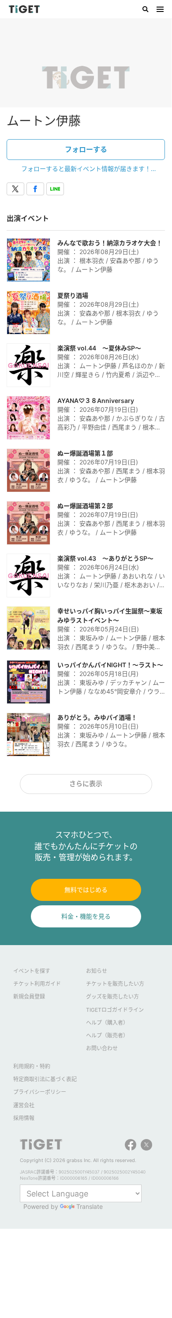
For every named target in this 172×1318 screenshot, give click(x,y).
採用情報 (23, 1118)
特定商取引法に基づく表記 (45, 1079)
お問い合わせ (102, 1048)
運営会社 (23, 1105)
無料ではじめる (86, 889)
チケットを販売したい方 (115, 983)
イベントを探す (31, 971)
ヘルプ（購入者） (107, 1022)
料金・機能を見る (86, 916)
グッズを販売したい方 (112, 996)
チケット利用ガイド (37, 983)
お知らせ (96, 971)
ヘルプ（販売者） (107, 1035)
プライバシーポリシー (39, 1092)
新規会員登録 (29, 996)
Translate (89, 1206)
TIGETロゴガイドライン (115, 1010)
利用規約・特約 (31, 1066)
